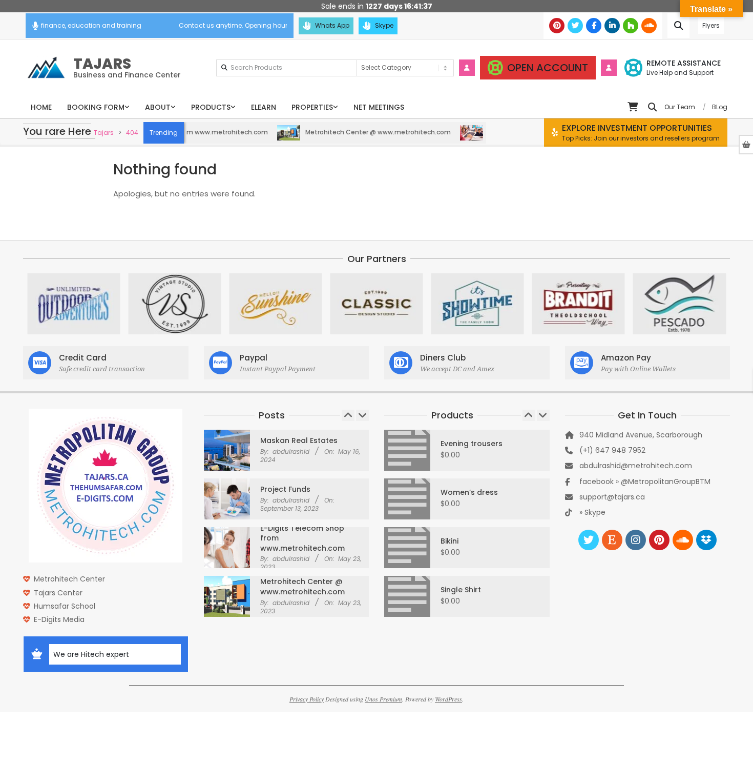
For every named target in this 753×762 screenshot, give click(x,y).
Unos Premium (383, 699)
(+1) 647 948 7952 (612, 450)
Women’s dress (469, 492)
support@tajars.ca (612, 497)
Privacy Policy (306, 699)
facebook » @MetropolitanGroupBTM (644, 481)
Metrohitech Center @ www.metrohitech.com (361, 132)
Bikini (449, 541)
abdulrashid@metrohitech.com (635, 465)
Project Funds (285, 489)
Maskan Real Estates (299, 440)
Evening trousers (472, 443)
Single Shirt (461, 590)
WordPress (448, 699)
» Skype (592, 512)
